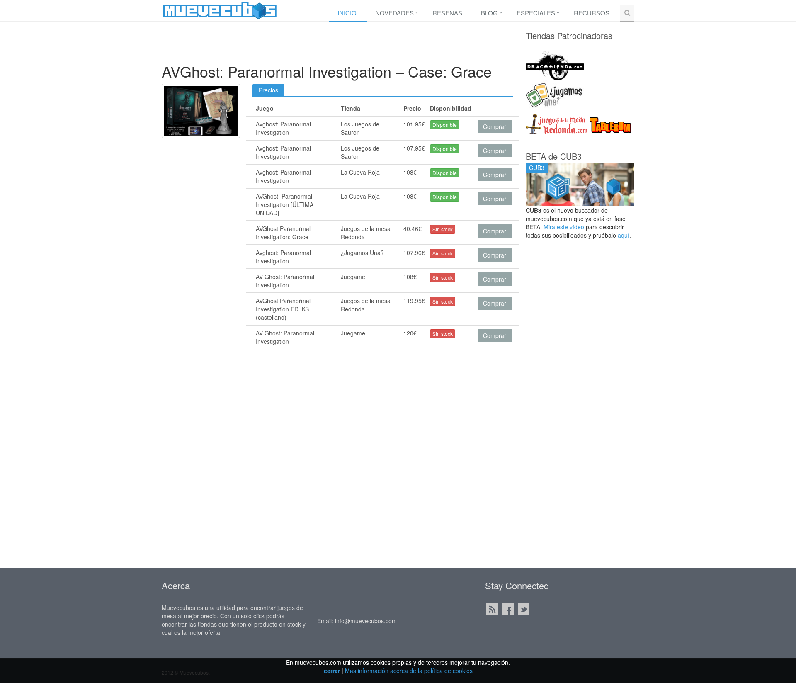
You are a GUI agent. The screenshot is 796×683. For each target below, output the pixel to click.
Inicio (347, 12)
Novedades (394, 12)
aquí (623, 235)
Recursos (591, 12)
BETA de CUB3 (554, 156)
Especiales (536, 12)
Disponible (444, 124)
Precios (268, 90)
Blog (489, 12)
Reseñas (447, 12)
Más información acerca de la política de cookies (409, 670)
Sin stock (442, 229)
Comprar (494, 126)
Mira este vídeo (564, 227)
